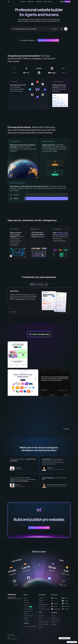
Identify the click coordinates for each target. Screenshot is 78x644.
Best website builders (44, 624)
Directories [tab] (40, 284)
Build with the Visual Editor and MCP (48, 40)
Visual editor (26, 602)
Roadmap (53, 615)
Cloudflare (26, 617)
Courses (41, 626)
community (59, 235)
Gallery (40, 602)
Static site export (28, 611)
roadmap (60, 232)
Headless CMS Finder (43, 604)
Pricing (49, 1)
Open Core (26, 613)
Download (26, 620)
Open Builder (67, 1)
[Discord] (63, 2)
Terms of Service (11, 636)
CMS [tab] (46, 284)
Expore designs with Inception (30, 626)
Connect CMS (27, 604)
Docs (40, 617)
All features (13, 311)
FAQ (40, 628)
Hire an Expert (42, 606)
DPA (9, 637)
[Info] (39, 564)
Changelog (53, 624)
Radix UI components (28, 615)
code (65, 232)
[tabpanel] (39, 301)
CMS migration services (44, 609)
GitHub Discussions (55, 618)
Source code (54, 622)
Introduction (41, 598)
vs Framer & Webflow (43, 622)
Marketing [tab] (33, 284)
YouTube (41, 615)
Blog (45, 1)
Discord (41, 237)
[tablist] (39, 284)
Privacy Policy (11, 634)
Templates (41, 600)
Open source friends (55, 620)
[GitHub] (61, 2)
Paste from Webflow (28, 609)
